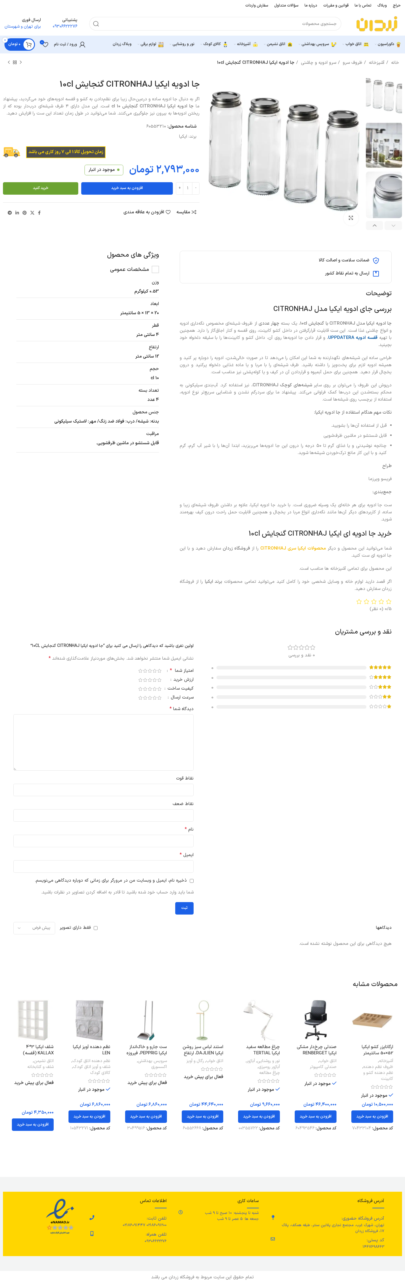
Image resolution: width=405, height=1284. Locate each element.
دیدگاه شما (182, 709)
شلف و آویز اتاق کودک (91, 1067)
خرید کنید (40, 188)
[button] (372, 1116)
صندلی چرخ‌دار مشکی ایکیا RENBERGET (317, 1050)
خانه (394, 62)
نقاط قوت (185, 778)
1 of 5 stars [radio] (159, 671)
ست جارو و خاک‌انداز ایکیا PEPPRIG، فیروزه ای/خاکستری (147, 1053)
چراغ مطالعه (269, 1073)
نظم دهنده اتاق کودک (91, 1061)
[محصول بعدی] (9, 63)
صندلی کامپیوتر (323, 1067)
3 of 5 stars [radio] (149, 671)
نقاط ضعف (183, 804)
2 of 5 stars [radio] (154, 671)
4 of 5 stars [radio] (145, 671)
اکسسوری (159, 1067)
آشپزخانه (376, 62)
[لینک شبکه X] (32, 213)
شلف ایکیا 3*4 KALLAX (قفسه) (38, 1050)
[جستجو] (96, 24)
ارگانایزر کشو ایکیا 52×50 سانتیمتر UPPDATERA (377, 1053)
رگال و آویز (195, 1061)
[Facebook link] (39, 213)
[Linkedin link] (17, 213)
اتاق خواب (328, 1061)
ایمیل (187, 855)
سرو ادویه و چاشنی (317, 62)
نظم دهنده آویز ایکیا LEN (91, 1050)
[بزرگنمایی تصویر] (351, 218)
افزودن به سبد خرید (127, 188)
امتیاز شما (182, 671)
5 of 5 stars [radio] (140, 671)
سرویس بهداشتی (152, 1061)
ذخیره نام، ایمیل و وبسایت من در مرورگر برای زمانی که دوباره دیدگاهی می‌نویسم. (111, 880)
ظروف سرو (351, 62)
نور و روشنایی (268, 1061)
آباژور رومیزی (269, 1067)
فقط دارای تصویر (75, 927)
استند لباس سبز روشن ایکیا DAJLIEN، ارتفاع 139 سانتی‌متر (203, 1053)
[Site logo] (377, 23)
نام (189, 829)
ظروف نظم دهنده (378, 1067)
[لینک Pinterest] (24, 213)
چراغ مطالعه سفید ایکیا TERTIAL (263, 1050)
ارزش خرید (183, 680)
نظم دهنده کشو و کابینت (378, 1076)
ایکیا (183, 136)
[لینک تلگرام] (10, 213)
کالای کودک (100, 1073)
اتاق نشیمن (44, 1061)
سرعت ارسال (181, 698)
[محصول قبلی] (21, 63)
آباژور (251, 1061)
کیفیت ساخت (180, 689)
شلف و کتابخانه (40, 1067)
